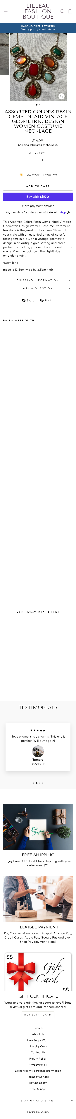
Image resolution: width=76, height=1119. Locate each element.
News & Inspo (38, 1089)
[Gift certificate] (38, 971)
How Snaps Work (38, 1040)
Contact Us (38, 1052)
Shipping (23, 144)
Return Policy (37, 1058)
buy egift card (37, 1014)
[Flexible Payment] (38, 899)
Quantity (38, 153)
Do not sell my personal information (38, 1070)
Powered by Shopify (38, 1111)
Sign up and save (37, 1100)
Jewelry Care (38, 1046)
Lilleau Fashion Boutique (38, 11)
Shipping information (38, 280)
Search (38, 1028)
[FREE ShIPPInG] (38, 827)
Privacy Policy (38, 1064)
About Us (38, 1034)
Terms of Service (38, 1076)
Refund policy (38, 1082)
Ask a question (38, 288)
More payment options (38, 206)
